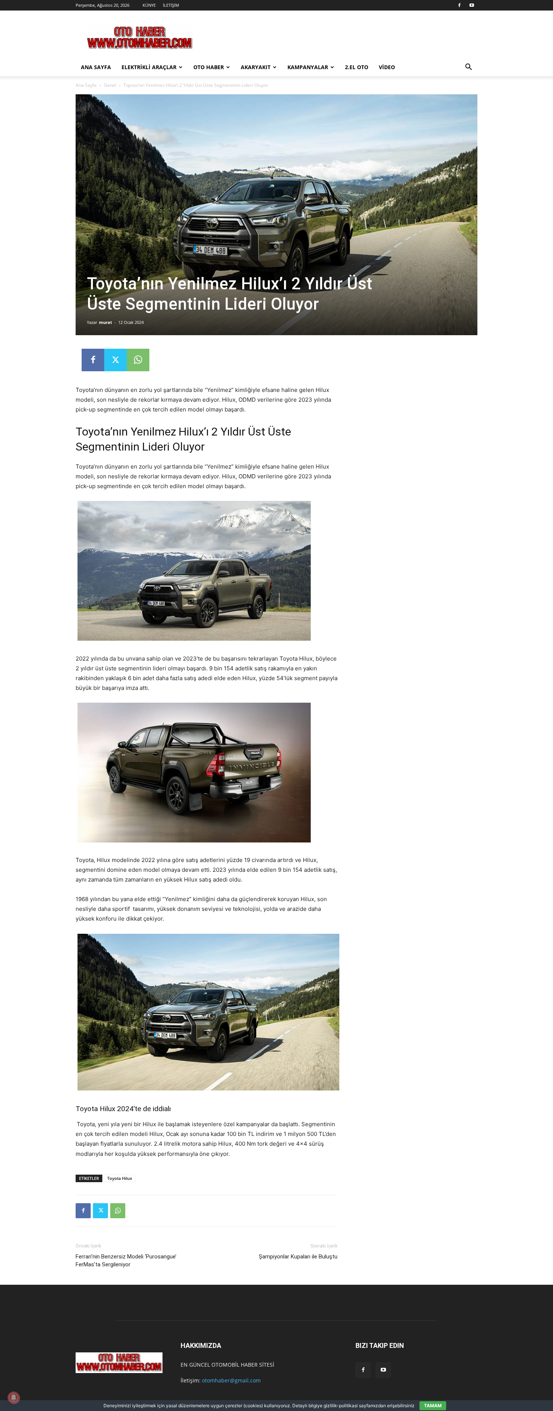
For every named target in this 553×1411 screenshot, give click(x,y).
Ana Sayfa (86, 85)
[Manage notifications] (14, 1397)
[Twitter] (115, 360)
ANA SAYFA (96, 67)
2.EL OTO (356, 67)
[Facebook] (459, 5)
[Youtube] (471, 5)
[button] (468, 67)
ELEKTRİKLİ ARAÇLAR (149, 67)
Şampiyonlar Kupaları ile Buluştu (298, 1256)
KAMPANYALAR (307, 67)
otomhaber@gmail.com (231, 1380)
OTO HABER (208, 67)
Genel (110, 85)
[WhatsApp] (138, 360)
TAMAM (433, 1405)
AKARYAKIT (255, 67)
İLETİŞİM (171, 5)
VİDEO (387, 67)
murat (105, 322)
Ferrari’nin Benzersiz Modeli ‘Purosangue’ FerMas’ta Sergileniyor (126, 1260)
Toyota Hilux (119, 1178)
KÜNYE (149, 5)
